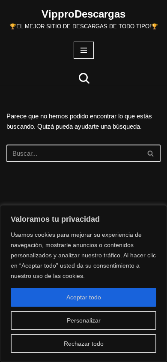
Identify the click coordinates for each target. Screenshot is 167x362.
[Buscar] (84, 78)
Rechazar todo (84, 343)
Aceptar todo (83, 297)
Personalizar (84, 320)
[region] (83, 283)
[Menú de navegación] (84, 50)
